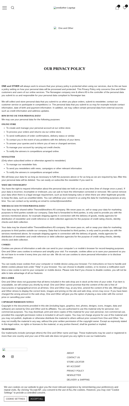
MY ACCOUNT (73, 366)
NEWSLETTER (74, 375)
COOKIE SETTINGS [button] (15, 399)
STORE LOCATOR (75, 362)
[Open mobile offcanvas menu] (4, 7)
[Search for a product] (13, 8)
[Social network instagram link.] (12, 356)
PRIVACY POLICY (75, 371)
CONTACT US (73, 357)
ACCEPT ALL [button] (37, 399)
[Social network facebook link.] (3, 356)
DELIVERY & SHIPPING (78, 380)
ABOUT (70, 353)
